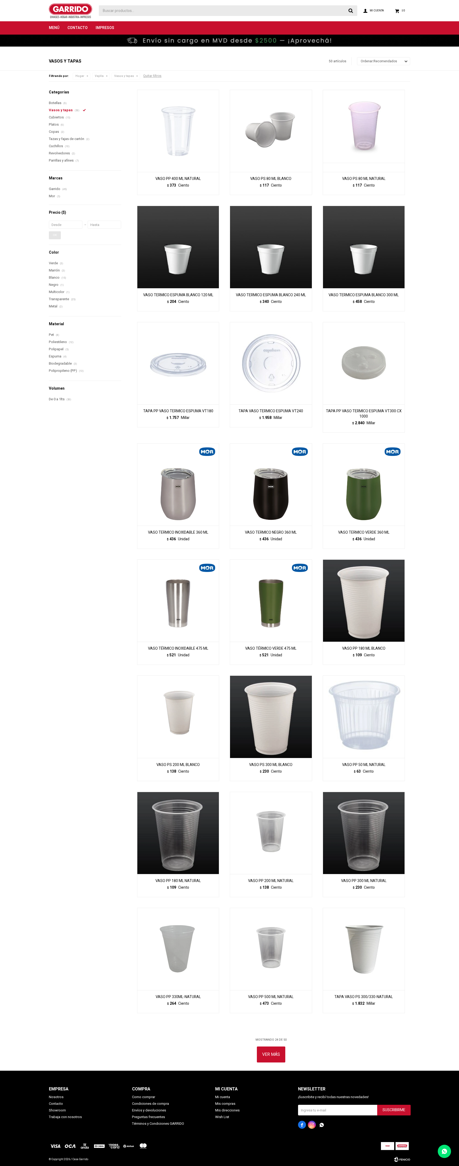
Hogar (79, 76)
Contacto (77, 28)
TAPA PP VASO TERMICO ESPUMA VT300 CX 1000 (364, 414)
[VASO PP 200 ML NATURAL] (271, 833)
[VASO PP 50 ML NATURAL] (364, 716)
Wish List (222, 1116)
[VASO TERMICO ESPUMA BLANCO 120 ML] (178, 247)
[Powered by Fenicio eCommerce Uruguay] (402, 1159)
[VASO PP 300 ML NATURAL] (364, 833)
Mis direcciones (227, 1110)
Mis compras (225, 1103)
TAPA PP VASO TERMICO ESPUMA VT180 (178, 411)
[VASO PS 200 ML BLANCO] (178, 716)
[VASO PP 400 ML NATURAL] (178, 131)
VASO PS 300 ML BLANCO (270, 765)
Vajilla (99, 76)
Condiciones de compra (150, 1103)
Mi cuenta (222, 1096)
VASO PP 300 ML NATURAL (363, 881)
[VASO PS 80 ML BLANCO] (271, 131)
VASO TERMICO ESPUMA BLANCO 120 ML (178, 295)
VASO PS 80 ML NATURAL (363, 179)
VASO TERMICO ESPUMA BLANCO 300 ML (364, 295)
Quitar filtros (152, 75)
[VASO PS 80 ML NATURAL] (364, 131)
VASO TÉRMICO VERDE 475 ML (270, 648)
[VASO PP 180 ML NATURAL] (178, 833)
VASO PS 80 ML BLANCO (270, 179)
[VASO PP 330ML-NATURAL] (178, 949)
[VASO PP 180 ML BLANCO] (364, 600)
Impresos (105, 28)
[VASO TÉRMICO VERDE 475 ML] (271, 600)
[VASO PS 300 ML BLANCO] (271, 716)
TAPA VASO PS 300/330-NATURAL (363, 997)
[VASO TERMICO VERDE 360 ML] (364, 484)
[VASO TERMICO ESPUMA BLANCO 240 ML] (271, 247)
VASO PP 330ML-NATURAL (178, 997)
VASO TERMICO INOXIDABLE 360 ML (178, 532)
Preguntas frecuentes (148, 1116)
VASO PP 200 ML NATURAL (271, 881)
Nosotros (56, 1096)
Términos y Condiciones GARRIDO (158, 1123)
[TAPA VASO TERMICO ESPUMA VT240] (271, 363)
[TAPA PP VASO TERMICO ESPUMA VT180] (178, 363)
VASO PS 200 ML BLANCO (178, 765)
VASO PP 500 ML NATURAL (271, 997)
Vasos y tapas (124, 76)
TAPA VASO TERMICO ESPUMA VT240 (271, 411)
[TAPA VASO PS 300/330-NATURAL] (364, 949)
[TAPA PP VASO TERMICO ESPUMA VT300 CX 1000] (364, 363)
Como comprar (143, 1096)
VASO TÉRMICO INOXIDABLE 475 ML (178, 648)
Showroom (57, 1110)
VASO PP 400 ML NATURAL (178, 179)
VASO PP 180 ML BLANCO (363, 648)
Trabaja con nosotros (65, 1116)
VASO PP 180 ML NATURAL (178, 881)
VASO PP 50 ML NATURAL (363, 765)
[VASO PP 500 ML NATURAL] (271, 949)
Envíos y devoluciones (149, 1110)
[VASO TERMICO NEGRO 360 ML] (271, 484)
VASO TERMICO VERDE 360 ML (363, 532)
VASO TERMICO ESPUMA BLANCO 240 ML (271, 295)
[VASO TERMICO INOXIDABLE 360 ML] (178, 484)
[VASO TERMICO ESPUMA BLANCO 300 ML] (364, 247)
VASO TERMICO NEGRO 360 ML (271, 532)
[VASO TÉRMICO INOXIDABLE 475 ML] (178, 600)
